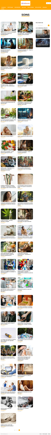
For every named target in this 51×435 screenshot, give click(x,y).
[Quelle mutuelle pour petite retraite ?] (25, 129)
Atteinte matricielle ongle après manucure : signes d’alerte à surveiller (42, 35)
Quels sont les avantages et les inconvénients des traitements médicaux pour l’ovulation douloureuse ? (24, 359)
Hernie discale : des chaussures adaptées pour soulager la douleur (25, 324)
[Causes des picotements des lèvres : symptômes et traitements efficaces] (8, 196)
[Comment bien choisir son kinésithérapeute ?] (8, 27)
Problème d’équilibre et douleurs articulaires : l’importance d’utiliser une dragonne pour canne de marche (8, 186)
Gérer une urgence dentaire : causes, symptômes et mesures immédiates (25, 237)
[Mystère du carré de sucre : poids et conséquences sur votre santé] (25, 61)
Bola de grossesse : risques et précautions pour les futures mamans (7, 68)
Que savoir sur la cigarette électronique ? (23, 409)
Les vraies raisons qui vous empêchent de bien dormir (42, 45)
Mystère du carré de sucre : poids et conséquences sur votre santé (25, 68)
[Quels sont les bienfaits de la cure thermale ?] (25, 385)
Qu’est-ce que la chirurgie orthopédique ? (6, 409)
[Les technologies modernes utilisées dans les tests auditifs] (25, 78)
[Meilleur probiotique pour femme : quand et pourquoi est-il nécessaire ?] (8, 230)
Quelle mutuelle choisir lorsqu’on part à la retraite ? (7, 324)
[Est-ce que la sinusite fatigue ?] (8, 129)
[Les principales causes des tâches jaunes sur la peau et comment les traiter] (25, 179)
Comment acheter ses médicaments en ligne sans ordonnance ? (8, 376)
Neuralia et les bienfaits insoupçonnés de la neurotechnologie (5, 51)
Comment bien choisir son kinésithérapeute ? (6, 34)
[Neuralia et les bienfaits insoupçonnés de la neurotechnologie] (8, 43)
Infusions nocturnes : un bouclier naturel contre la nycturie (24, 120)
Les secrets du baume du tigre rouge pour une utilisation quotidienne (8, 120)
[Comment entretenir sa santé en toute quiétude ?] (25, 369)
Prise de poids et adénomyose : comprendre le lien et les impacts (24, 169)
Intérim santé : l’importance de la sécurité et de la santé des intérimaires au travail (7, 169)
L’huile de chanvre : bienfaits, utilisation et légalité (7, 221)
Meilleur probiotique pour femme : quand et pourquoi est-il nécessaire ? (8, 237)
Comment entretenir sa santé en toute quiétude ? (24, 376)
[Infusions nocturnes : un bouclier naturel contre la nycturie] (25, 113)
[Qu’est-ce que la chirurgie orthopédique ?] (8, 402)
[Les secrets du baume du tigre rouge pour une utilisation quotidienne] (8, 113)
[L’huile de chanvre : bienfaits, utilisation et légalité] (8, 214)
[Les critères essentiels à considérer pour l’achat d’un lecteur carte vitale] (25, 300)
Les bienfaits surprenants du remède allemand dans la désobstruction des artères (25, 204)
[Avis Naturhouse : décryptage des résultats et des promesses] (25, 27)
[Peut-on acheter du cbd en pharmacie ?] (8, 300)
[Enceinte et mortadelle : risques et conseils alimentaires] (25, 145)
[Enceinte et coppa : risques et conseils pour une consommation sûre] (8, 78)
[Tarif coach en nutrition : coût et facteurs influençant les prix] (8, 145)
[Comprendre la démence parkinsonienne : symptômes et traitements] (25, 246)
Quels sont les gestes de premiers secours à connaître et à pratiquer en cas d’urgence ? (8, 271)
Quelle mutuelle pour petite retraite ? (25, 136)
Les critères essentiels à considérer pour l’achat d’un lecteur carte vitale (25, 307)
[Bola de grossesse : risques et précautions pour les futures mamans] (8, 61)
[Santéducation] (25, 3)
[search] (47, 3)
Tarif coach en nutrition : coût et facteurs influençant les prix (7, 152)
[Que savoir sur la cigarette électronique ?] (25, 402)
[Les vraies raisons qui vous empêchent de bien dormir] (43, 43)
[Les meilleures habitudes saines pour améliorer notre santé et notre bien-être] (8, 350)
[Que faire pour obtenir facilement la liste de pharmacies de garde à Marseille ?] (8, 282)
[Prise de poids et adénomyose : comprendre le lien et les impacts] (25, 161)
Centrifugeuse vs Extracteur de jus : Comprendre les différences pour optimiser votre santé (25, 103)
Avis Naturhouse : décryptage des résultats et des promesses (25, 34)
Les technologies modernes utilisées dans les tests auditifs (25, 85)
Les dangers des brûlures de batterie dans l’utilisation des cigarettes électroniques (8, 340)
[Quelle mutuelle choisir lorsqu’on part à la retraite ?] (8, 316)
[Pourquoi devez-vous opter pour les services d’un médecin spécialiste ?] (8, 385)
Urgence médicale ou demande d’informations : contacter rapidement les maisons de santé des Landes (25, 272)
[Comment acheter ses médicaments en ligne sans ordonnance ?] (8, 369)
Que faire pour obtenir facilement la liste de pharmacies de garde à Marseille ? (8, 290)
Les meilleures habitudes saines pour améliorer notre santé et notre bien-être (8, 358)
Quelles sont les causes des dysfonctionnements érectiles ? (7, 425)
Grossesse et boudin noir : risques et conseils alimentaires (25, 50)
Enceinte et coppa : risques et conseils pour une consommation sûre (8, 85)
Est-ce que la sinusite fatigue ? (7, 136)
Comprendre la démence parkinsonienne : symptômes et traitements (24, 254)
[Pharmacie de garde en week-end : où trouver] (25, 282)
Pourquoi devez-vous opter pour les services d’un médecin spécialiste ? (8, 392)
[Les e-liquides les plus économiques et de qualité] (25, 333)
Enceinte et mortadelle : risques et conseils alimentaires (25, 152)
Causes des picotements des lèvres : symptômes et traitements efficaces (8, 203)
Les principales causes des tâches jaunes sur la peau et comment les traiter (25, 186)
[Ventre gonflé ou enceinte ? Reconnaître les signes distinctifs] (25, 214)
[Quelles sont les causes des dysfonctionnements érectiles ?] (8, 418)
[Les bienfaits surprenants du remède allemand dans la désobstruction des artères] (25, 196)
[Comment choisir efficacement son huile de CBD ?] (8, 96)
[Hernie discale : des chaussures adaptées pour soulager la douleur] (25, 316)
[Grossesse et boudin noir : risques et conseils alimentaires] (25, 43)
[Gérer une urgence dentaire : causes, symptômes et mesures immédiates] (25, 230)
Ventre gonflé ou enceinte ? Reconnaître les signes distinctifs (24, 221)
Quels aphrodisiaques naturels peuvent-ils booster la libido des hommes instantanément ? (7, 254)
